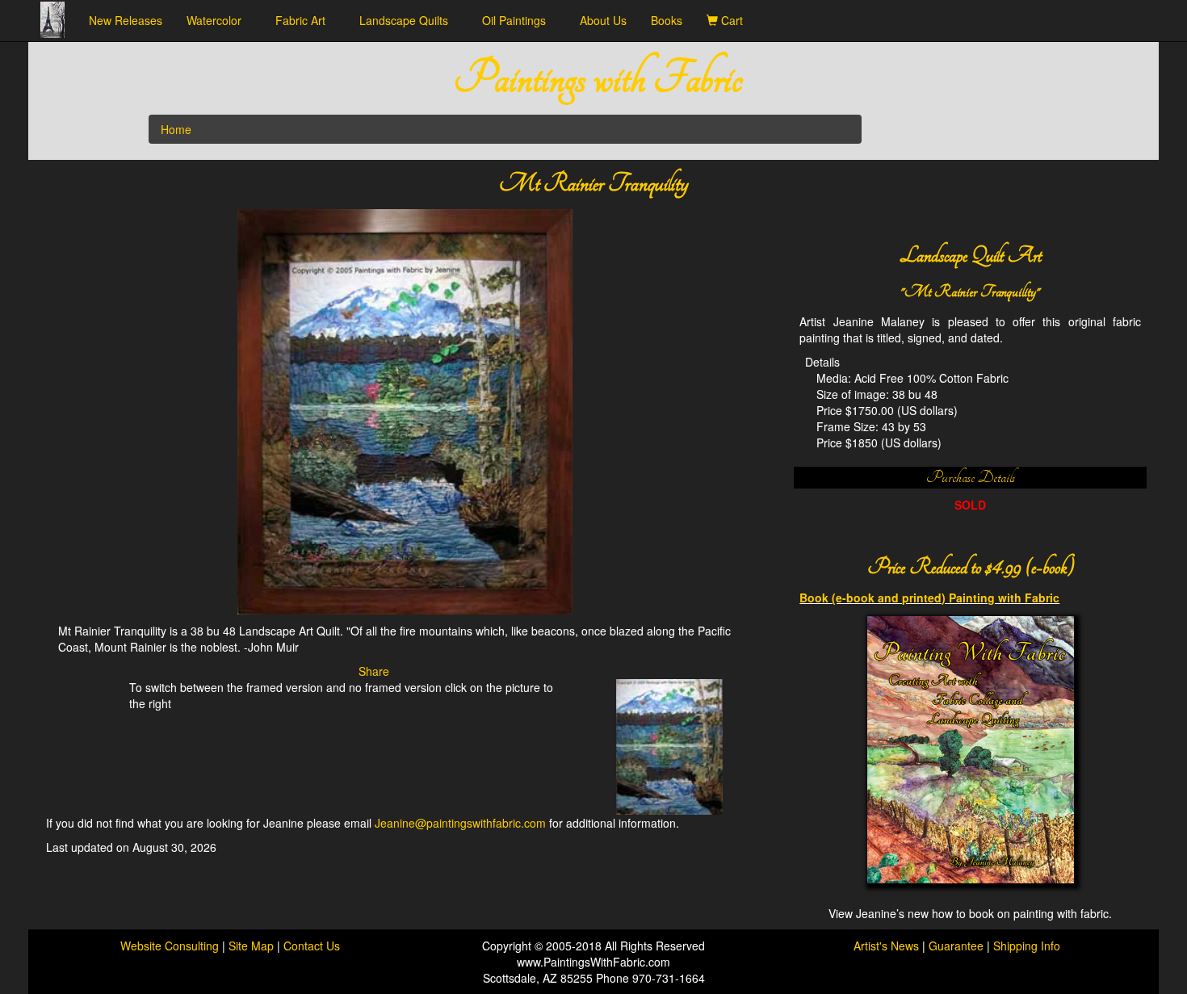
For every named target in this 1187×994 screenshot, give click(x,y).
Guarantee (956, 945)
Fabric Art (305, 20)
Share (374, 671)
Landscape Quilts (408, 20)
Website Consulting (169, 945)
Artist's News (886, 945)
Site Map (253, 945)
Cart (735, 20)
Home (176, 129)
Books (666, 20)
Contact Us (311, 945)
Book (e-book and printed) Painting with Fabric (929, 597)
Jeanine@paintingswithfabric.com (460, 823)
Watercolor (219, 20)
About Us (603, 20)
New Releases (125, 20)
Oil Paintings (519, 20)
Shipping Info (1026, 945)
